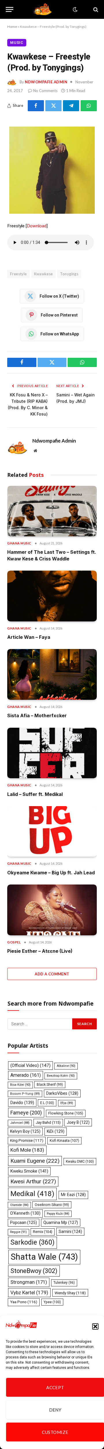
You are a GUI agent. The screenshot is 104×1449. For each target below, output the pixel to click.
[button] (95, 1326)
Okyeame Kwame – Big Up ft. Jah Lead (51, 872)
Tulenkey (64, 1283)
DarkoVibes (62, 1093)
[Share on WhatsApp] (89, 105)
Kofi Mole (27, 1150)
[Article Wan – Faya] (52, 596)
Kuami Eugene (35, 1160)
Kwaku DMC (80, 1161)
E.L (47, 1103)
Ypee (52, 1302)
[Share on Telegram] (71, 105)
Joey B (78, 1122)
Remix (42, 1231)
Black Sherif (50, 1085)
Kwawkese (43, 274)
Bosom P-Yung (25, 1094)
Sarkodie (32, 1242)
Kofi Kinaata (64, 1140)
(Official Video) (30, 1065)
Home (12, 26)
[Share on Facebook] (36, 105)
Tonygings (69, 274)
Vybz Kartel (29, 1292)
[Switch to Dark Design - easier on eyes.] (74, 9)
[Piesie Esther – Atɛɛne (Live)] (52, 909)
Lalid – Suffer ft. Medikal (35, 794)
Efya (66, 1103)
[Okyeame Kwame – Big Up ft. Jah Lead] (52, 831)
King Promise (26, 1140)
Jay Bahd (48, 1122)
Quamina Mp (60, 1222)
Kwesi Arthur (33, 1181)
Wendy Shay (70, 1292)
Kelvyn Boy (25, 1131)
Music (16, 42)
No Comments (45, 90)
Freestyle (18, 274)
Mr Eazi (73, 1194)
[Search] (95, 9)
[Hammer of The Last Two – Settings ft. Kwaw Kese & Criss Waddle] (52, 511)
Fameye (26, 1113)
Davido (22, 1102)
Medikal (32, 1193)
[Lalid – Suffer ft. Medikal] (52, 753)
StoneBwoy (33, 1270)
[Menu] (9, 9)
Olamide (19, 1205)
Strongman (28, 1282)
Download (36, 226)
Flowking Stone (65, 1113)
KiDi (55, 1131)
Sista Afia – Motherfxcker (37, 715)
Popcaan (23, 1222)
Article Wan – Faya (28, 637)
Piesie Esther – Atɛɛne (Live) (40, 951)
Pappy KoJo (58, 1214)
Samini (70, 1231)
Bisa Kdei (20, 1085)
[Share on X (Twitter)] (53, 105)
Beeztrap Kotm (61, 1076)
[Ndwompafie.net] (44, 9)
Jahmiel (19, 1123)
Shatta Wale (44, 1257)
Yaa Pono (23, 1302)
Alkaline (66, 1066)
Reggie (18, 1232)
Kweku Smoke (29, 1171)
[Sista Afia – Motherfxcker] (52, 674)
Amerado (25, 1075)
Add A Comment (52, 974)
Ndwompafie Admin (46, 82)
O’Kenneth (25, 1213)
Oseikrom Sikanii (52, 1205)
